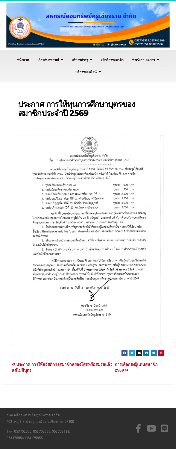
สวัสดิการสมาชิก (112, 60)
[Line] (164, 428)
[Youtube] (151, 428)
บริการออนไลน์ (86, 72)
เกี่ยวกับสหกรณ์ (48, 60)
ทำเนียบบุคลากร (143, 60)
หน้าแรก (23, 60)
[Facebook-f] (138, 428)
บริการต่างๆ (80, 60)
